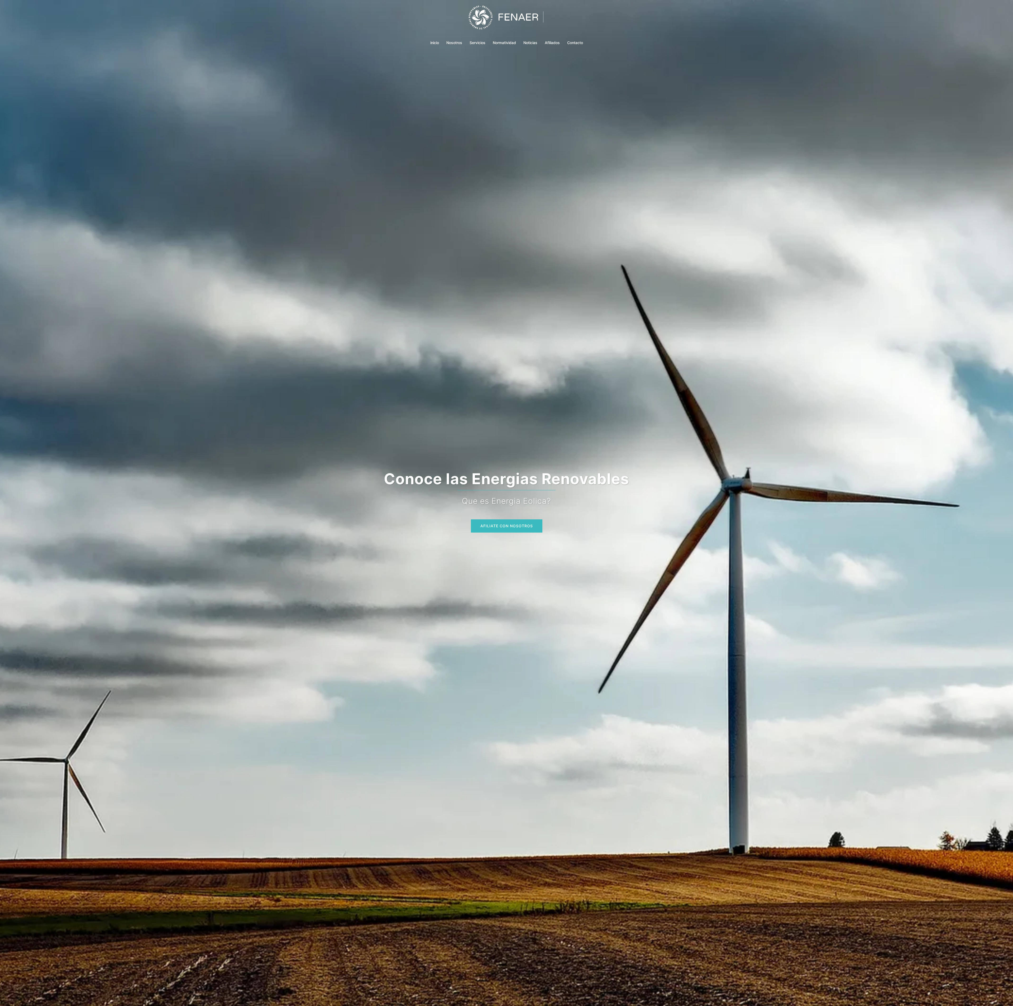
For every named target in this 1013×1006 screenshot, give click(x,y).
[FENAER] (506, 20)
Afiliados (552, 42)
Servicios (477, 42)
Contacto (575, 42)
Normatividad (504, 42)
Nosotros (454, 42)
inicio (434, 42)
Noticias (530, 42)
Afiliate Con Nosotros (506, 526)
